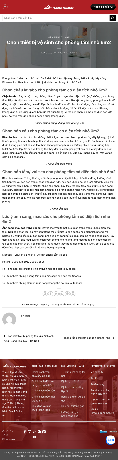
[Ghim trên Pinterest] (67, 293)
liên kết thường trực (86, 304)
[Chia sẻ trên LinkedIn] (72, 293)
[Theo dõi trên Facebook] (24, 432)
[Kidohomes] (59, 6)
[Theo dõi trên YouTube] (34, 437)
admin (73, 53)
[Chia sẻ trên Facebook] (50, 293)
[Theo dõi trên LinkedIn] (44, 432)
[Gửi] (113, 18)
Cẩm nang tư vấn (59, 37)
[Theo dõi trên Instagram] (29, 432)
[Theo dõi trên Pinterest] (39, 432)
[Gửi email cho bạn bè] (61, 293)
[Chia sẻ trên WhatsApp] (45, 293)
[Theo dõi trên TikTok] (34, 432)
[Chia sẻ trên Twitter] (56, 293)
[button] (5, 6)
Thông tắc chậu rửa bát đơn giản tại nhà (87, 337)
